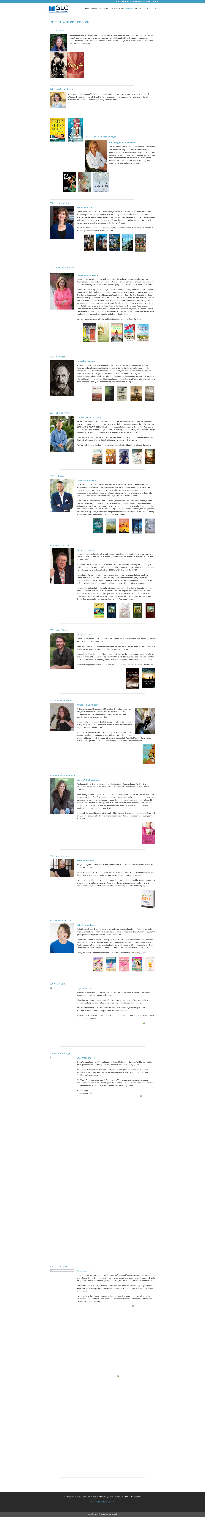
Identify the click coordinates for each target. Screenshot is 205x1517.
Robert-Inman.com (86, 550)
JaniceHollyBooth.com (87, 705)
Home (87, 8)
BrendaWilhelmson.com (88, 780)
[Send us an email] (157, 1)
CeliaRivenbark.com (86, 925)
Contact (146, 8)
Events (129, 8)
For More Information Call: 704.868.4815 (134, 1)
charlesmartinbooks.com (89, 417)
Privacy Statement (97, 1502)
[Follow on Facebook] (153, 1)
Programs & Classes (99, 8)
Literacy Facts (117, 8)
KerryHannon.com (85, 860)
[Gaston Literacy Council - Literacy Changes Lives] (59, 8)
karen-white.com (85, 207)
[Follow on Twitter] (155, 1)
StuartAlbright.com (86, 1058)
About (137, 8)
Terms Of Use (110, 1502)
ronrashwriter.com (86, 361)
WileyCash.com (84, 634)
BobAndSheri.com (85, 1271)
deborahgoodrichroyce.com (122, 142)
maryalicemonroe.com (88, 275)
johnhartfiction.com (86, 480)
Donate (156, 8)
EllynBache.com (84, 988)
